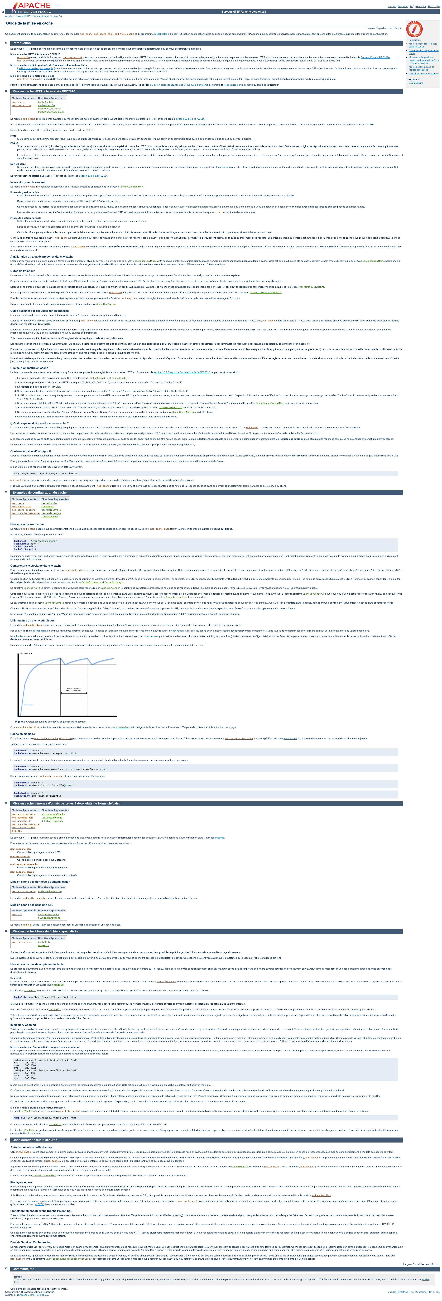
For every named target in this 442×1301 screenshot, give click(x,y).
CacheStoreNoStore (184, 412)
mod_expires (129, 298)
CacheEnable (45, 102)
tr (401, 28)
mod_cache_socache (23, 510)
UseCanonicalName (49, 108)
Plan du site (434, 6)
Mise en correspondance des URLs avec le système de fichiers (185, 84)
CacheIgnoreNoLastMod (269, 403)
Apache (9, 16)
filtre (83, 237)
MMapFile (43, 945)
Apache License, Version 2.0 (34, 1295)
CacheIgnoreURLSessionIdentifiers (68, 1258)
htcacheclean (161, 33)
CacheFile (44, 942)
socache (219, 837)
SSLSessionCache (51, 817)
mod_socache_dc (21, 821)
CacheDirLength (51, 513)
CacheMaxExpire (106, 304)
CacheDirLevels (51, 510)
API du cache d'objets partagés (36, 68)
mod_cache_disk (103, 34)
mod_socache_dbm (22, 817)
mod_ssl (17, 831)
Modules (392, 6)
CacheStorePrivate (170, 407)
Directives (403, 6)
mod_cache (86, 34)
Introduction (415, 40)
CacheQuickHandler (131, 186)
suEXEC (39, 1204)
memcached (290, 738)
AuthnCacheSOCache (53, 814)
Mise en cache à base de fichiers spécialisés (421, 68)
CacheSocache (49, 516)
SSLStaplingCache (52, 821)
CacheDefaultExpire (311, 287)
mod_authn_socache (23, 814)
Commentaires (416, 83)
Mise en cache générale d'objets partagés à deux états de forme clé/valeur (424, 60)
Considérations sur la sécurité (424, 73)
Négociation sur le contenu (238, 84)
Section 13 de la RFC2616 (375, 57)
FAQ (412, 6)
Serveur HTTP (23, 16)
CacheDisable (46, 105)
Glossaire (421, 6)
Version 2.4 (56, 16)
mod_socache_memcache (26, 513)
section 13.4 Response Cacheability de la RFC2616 (182, 372)
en (391, 28)
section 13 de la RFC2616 (190, 118)
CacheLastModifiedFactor (266, 292)
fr (396, 28)
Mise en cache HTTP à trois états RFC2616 (423, 45)
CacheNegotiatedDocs (51, 112)
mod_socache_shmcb (23, 827)
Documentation (40, 16)
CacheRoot (47, 506)
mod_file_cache (124, 34)
